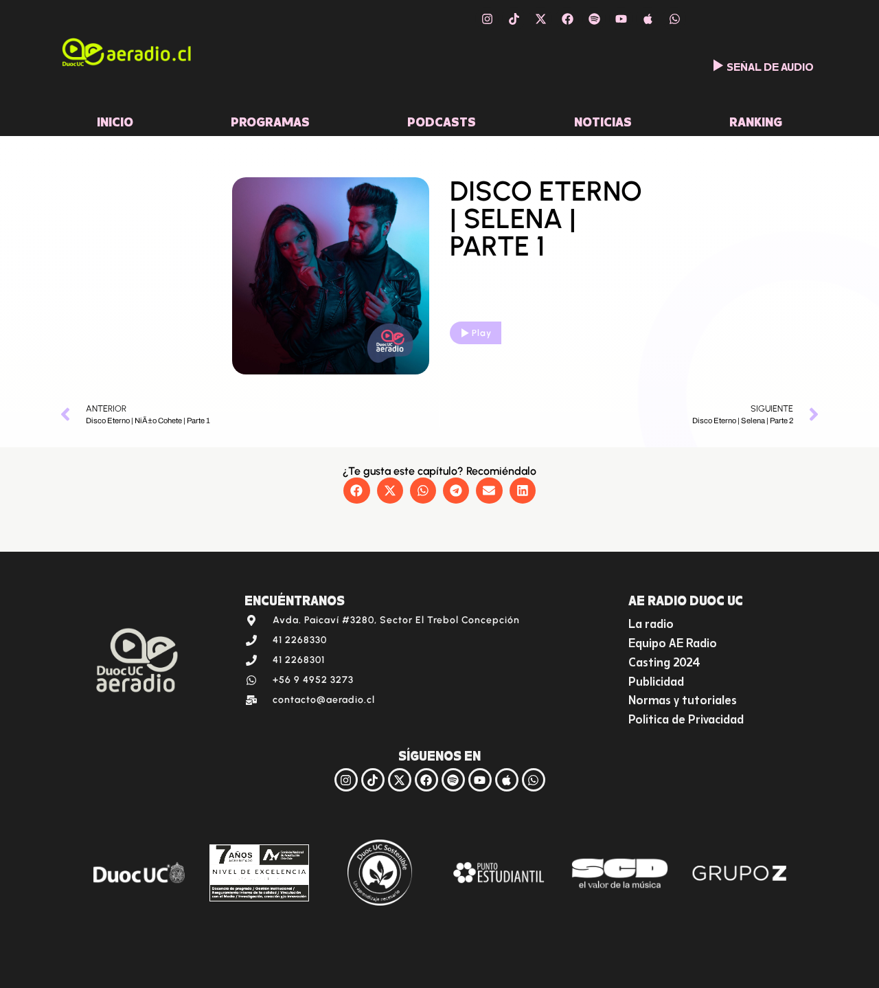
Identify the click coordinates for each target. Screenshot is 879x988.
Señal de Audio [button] (770, 65)
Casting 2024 (664, 660)
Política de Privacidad (686, 717)
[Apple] (647, 18)
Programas (270, 120)
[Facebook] (567, 18)
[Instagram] (487, 18)
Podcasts (441, 120)
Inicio (115, 120)
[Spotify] (594, 18)
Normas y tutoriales (682, 698)
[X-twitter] (540, 18)
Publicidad (656, 679)
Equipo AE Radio (672, 641)
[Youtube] (620, 18)
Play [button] (482, 333)
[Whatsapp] (674, 18)
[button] (356, 491)
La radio (651, 622)
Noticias (603, 120)
